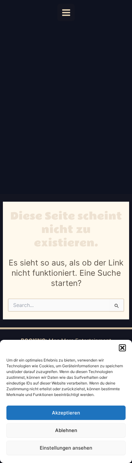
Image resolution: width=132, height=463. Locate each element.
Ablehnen (66, 430)
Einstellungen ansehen (66, 448)
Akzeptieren (66, 413)
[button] (122, 348)
